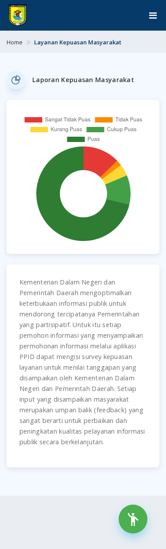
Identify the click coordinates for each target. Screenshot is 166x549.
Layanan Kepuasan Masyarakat (77, 42)
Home (15, 42)
